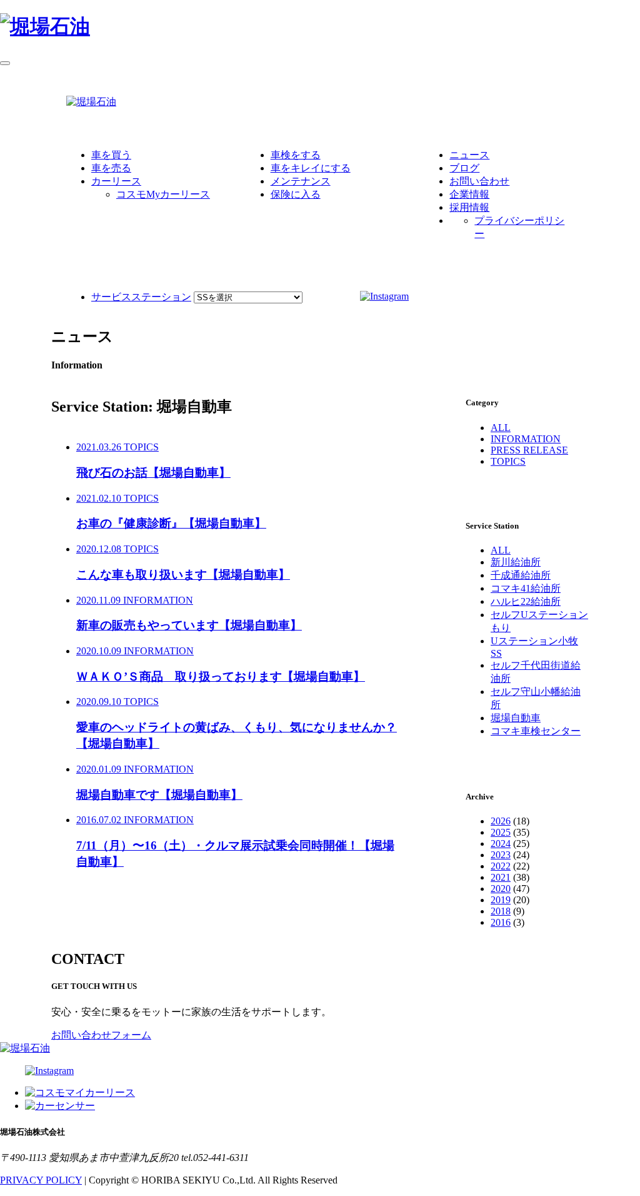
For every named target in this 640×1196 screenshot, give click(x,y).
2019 (501, 899)
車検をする (296, 155)
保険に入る (296, 194)
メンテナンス (301, 181)
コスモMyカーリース (163, 194)
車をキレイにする (311, 168)
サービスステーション (141, 296)
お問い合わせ (479, 181)
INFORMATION (526, 438)
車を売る (111, 168)
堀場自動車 (516, 717)
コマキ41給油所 (526, 588)
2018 (501, 911)
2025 (501, 832)
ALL (501, 427)
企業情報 (469, 194)
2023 (501, 854)
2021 (501, 877)
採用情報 (469, 207)
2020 (501, 888)
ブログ (464, 168)
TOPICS (508, 461)
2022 (501, 866)
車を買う (111, 155)
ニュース (469, 155)
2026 (501, 821)
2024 (501, 843)
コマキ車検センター (536, 731)
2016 (501, 922)
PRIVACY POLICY (41, 1180)
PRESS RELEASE (529, 450)
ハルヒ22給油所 (526, 601)
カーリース (116, 181)
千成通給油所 (521, 575)
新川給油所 (516, 562)
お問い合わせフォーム (101, 1035)
